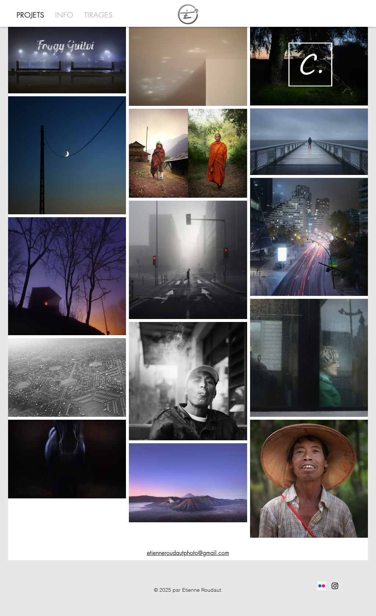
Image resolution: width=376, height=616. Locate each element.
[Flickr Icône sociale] (321, 585)
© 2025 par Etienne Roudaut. (188, 590)
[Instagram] (334, 585)
